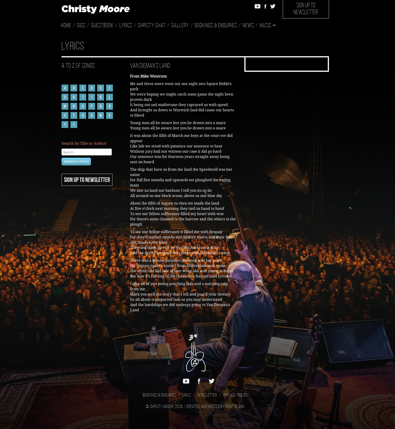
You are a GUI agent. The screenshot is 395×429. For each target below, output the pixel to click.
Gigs (81, 26)
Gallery (180, 26)
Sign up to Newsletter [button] (306, 9)
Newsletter (207, 395)
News (248, 26)
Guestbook (102, 26)
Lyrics (125, 26)
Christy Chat (152, 26)
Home (66, 26)
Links (186, 395)
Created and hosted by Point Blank (215, 407)
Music (266, 26)
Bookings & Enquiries (216, 26)
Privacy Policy (236, 395)
